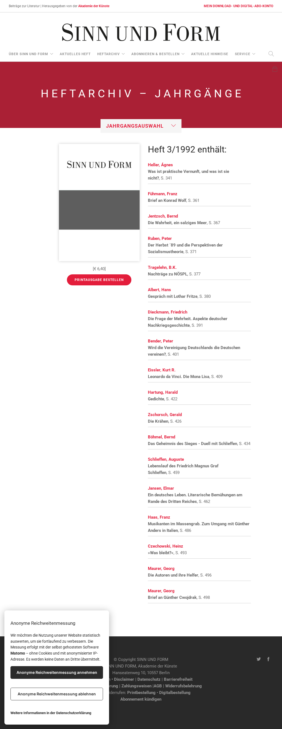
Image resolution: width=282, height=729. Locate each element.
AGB (158, 686)
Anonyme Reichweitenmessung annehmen (57, 672)
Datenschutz (149, 679)
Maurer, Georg (161, 568)
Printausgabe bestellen (99, 280)
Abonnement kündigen (140, 699)
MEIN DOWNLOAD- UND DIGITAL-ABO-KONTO (238, 6)
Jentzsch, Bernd (163, 216)
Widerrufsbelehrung (183, 686)
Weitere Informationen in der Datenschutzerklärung (50, 713)
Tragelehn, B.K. (162, 267)
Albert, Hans (159, 289)
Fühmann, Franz (162, 193)
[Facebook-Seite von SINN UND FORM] (268, 659)
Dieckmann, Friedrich (167, 312)
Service (242, 54)
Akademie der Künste (93, 6)
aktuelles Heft (75, 54)
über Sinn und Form (28, 54)
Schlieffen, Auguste (166, 459)
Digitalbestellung (175, 692)
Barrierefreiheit (178, 679)
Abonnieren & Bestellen (155, 54)
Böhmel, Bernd (161, 437)
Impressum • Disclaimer (112, 679)
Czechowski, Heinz (165, 546)
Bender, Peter (160, 341)
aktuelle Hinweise (209, 54)
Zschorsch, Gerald (165, 414)
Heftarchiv (108, 54)
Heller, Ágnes (160, 164)
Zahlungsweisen (136, 686)
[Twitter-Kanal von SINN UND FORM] (259, 659)
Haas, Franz (159, 517)
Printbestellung (141, 692)
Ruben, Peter (160, 238)
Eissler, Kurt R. (161, 370)
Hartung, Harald (163, 392)
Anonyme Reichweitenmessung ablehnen (57, 694)
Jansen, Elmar (161, 488)
